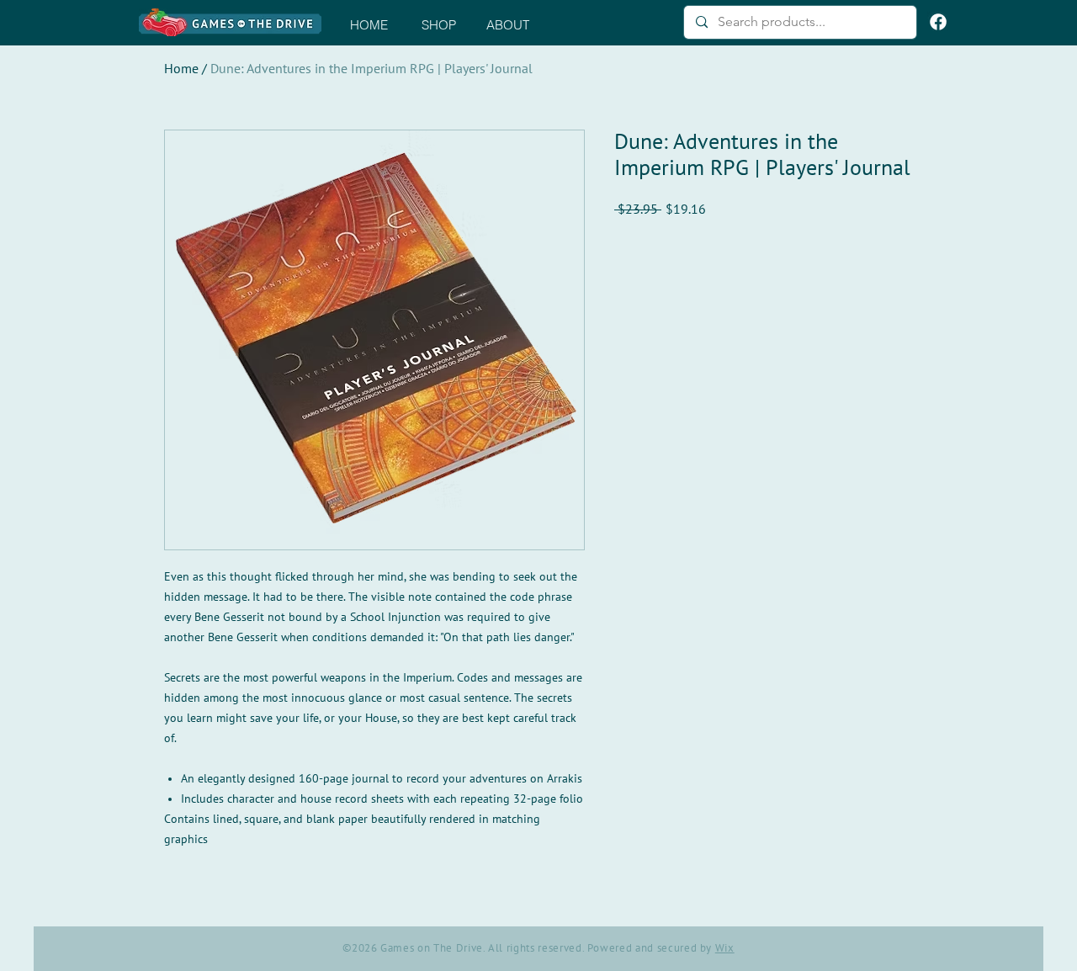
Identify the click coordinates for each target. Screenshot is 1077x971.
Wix (725, 948)
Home (181, 69)
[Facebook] (938, 22)
